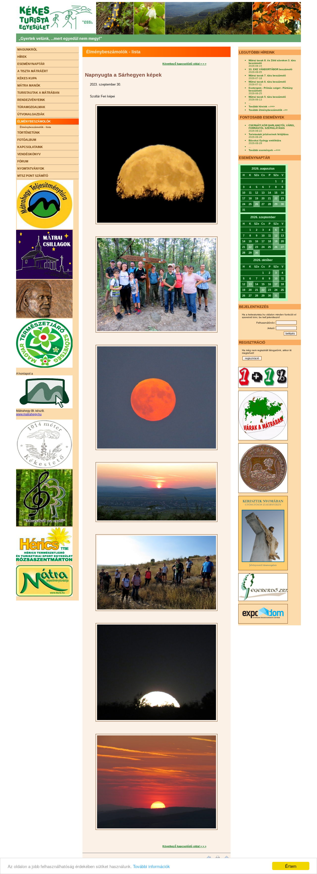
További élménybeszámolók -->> (268, 110)
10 (275, 278)
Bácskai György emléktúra (265, 140)
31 (275, 295)
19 (275, 241)
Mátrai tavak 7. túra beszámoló (267, 75)
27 (282, 246)
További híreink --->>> (262, 106)
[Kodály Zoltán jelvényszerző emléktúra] (44, 317)
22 (275, 198)
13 (250, 284)
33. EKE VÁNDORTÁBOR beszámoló (270, 69)
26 (256, 204)
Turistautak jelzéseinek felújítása (269, 134)
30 (282, 204)
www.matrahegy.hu (29, 414)
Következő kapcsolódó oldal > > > (184, 63)
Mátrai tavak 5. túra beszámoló (267, 96)
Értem (290, 866)
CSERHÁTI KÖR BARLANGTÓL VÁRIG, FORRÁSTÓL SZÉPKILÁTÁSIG (272, 126)
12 (275, 235)
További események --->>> (264, 150)
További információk (151, 866)
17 (275, 284)
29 (275, 204)
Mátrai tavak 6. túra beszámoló (267, 81)
